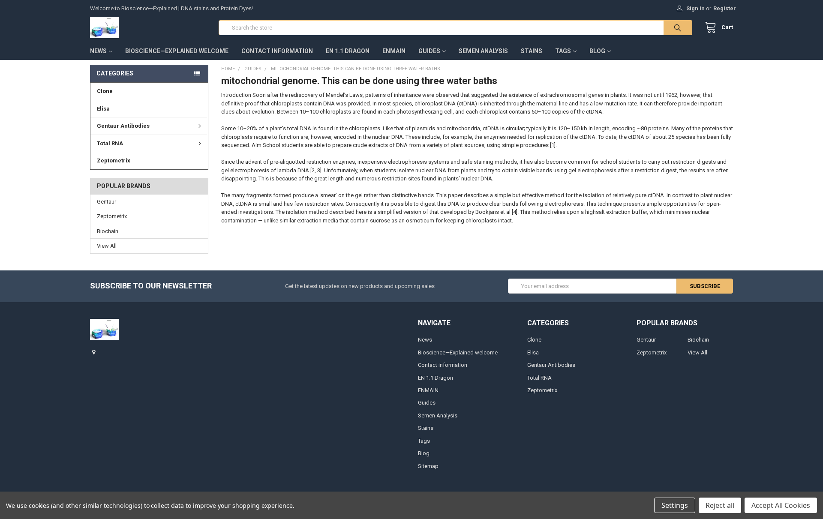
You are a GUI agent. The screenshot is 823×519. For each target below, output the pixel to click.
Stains (531, 51)
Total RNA (110, 143)
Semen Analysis (483, 51)
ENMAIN (393, 51)
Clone (105, 91)
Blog (597, 51)
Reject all (720, 505)
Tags (563, 51)
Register (724, 8)
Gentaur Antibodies (123, 126)
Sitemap (428, 466)
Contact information (277, 51)
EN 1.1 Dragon (347, 51)
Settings (674, 505)
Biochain (107, 231)
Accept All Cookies (780, 505)
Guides (429, 51)
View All (107, 246)
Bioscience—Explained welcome (176, 51)
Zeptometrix (113, 160)
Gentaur (106, 201)
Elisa (103, 108)
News (98, 51)
